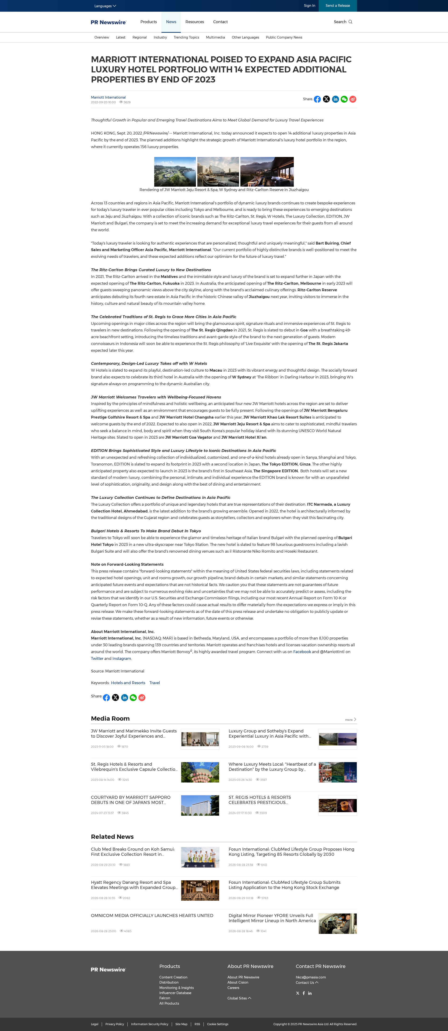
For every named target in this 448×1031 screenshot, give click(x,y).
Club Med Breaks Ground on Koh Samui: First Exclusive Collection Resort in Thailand (133, 852)
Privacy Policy (114, 1024)
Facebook (302, 652)
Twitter (97, 658)
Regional (140, 37)
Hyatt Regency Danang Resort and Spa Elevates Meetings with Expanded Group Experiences (133, 885)
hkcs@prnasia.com (311, 977)
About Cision (238, 982)
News (171, 22)
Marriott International (108, 97)
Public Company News (284, 37)
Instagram (121, 658)
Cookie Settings (217, 1024)
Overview (101, 37)
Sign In (309, 6)
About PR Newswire (250, 966)
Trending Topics (186, 37)
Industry (160, 37)
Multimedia (215, 37)
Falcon (164, 998)
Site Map (181, 1024)
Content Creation (173, 977)
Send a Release (338, 6)
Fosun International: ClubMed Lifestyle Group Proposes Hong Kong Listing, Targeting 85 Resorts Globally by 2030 (291, 852)
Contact (220, 22)
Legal (94, 1024)
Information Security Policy (149, 1024)
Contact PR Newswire (321, 966)
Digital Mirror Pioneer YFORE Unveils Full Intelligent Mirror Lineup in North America (272, 918)
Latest (121, 37)
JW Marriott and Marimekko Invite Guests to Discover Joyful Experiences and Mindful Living (134, 734)
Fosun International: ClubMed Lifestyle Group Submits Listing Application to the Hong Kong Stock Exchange (284, 885)
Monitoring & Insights (176, 988)
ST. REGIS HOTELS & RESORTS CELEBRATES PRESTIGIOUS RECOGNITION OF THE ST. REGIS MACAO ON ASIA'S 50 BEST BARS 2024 (271, 800)
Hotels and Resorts (128, 683)
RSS (197, 1024)
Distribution (168, 982)
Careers (233, 988)
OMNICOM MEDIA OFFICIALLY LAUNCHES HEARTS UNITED (152, 915)
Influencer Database (175, 993)
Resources (195, 22)
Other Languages (245, 37)
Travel (155, 683)
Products (148, 22)
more (349, 720)
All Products (169, 1003)
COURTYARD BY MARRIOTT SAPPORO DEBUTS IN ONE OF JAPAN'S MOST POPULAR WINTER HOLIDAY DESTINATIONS (131, 800)
